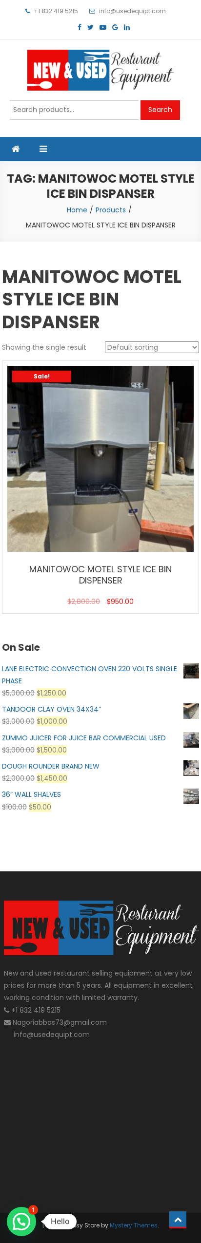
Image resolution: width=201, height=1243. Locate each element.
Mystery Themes (134, 1225)
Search (160, 109)
